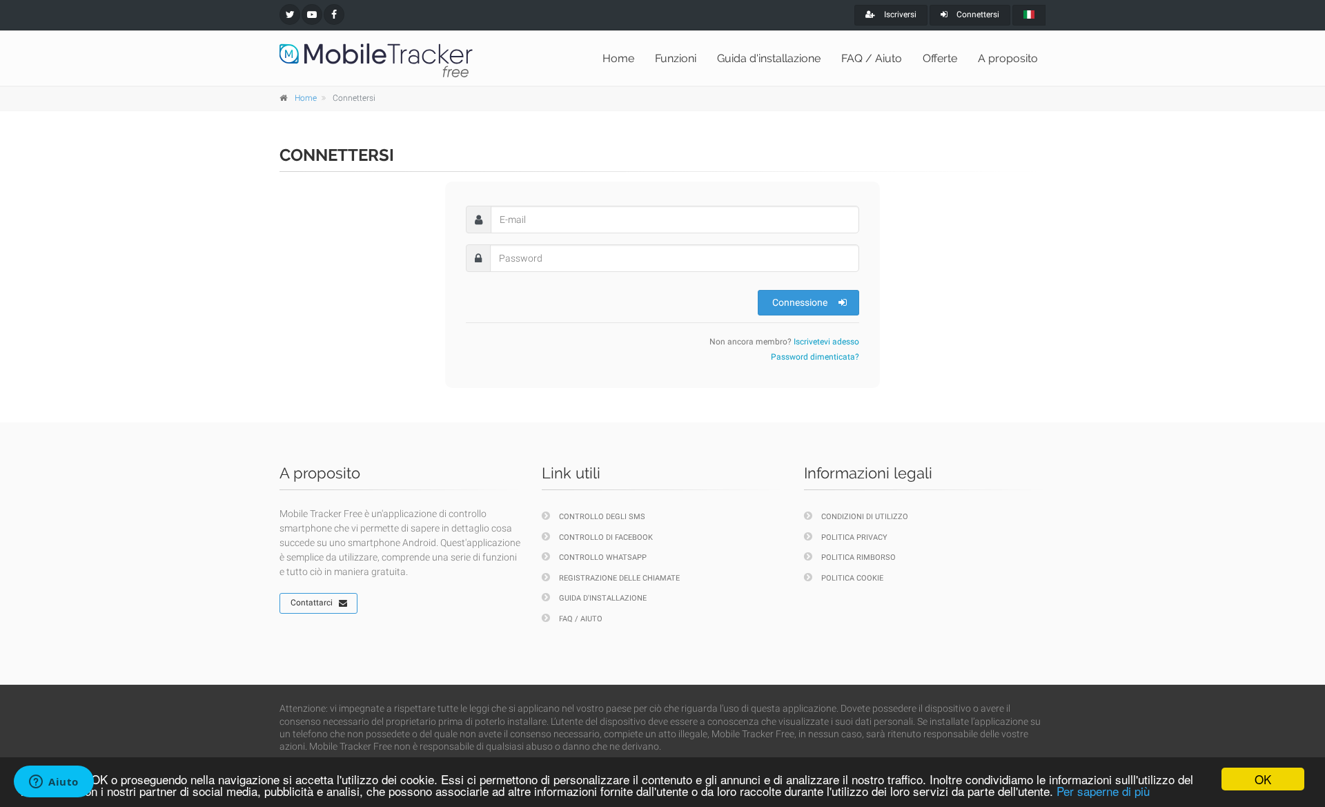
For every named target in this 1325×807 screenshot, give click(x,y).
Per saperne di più (1103, 790)
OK (1263, 779)
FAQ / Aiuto (871, 58)
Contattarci (312, 602)
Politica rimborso (858, 557)
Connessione (799, 302)
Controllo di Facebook (606, 537)
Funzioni (675, 58)
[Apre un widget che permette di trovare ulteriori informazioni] (54, 783)
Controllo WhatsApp (603, 557)
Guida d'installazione (769, 58)
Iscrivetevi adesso (826, 342)
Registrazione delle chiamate (619, 578)
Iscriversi (899, 14)
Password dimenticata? (815, 357)
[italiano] (1029, 15)
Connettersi (976, 14)
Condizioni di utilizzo (864, 516)
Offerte (940, 58)
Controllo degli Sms (602, 516)
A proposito (1008, 58)
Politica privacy (854, 537)
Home (618, 58)
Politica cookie (852, 578)
